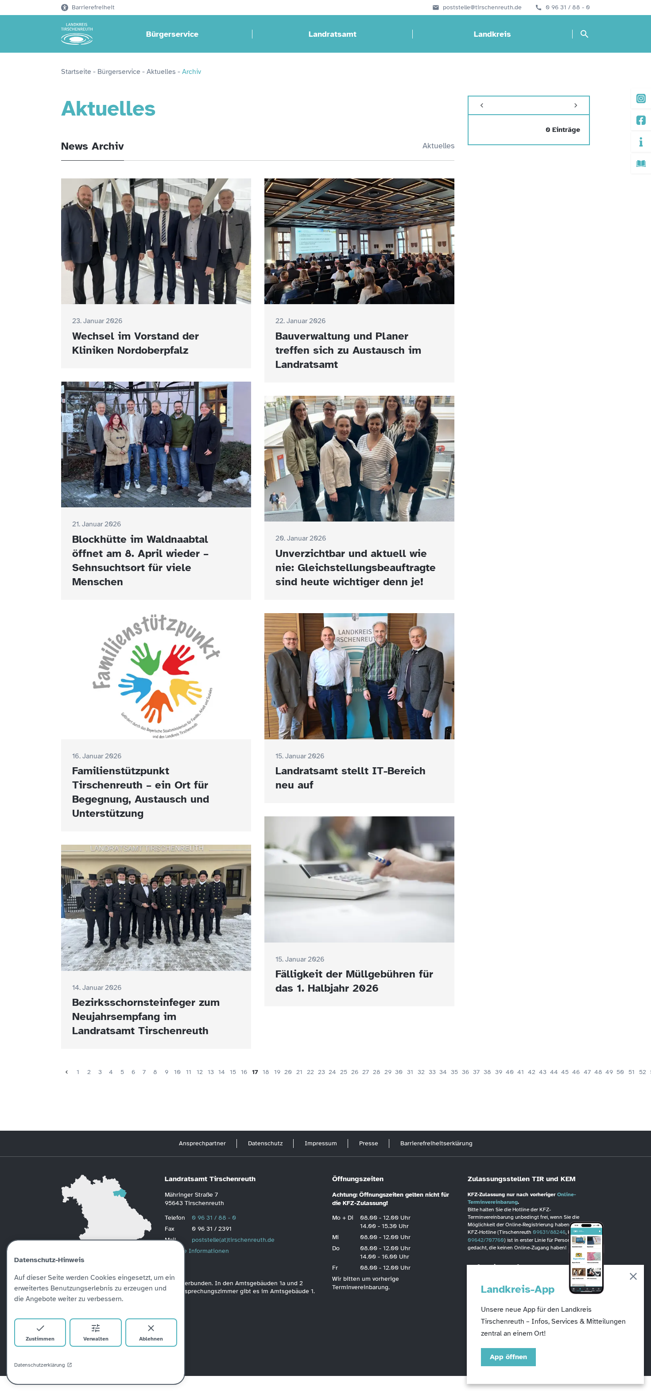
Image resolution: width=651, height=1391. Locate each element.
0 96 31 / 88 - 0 (568, 7)
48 (598, 1072)
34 (443, 1072)
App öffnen (508, 1356)
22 (310, 1072)
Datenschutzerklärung (39, 1365)
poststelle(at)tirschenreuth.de (233, 1240)
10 (177, 1072)
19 (277, 1072)
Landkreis (492, 34)
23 (321, 1072)
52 (642, 1072)
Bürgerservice (172, 34)
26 (354, 1072)
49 (609, 1072)
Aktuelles (438, 146)
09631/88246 (549, 1232)
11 (188, 1072)
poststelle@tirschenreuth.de (482, 7)
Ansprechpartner (202, 1143)
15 (233, 1072)
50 (620, 1072)
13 (211, 1072)
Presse (368, 1143)
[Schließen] (633, 1278)
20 (288, 1072)
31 (410, 1072)
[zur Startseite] (77, 34)
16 (244, 1072)
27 (365, 1072)
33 (432, 1072)
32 (421, 1072)
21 (299, 1072)
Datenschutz (265, 1143)
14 (221, 1072)
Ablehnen (151, 1339)
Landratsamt (332, 34)
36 (465, 1072)
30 (399, 1072)
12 (200, 1072)
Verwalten (95, 1339)
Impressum (321, 1143)
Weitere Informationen (197, 1251)
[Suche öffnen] (585, 34)
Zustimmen (40, 1339)
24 (332, 1072)
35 (454, 1072)
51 (631, 1072)
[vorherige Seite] (66, 1072)
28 (376, 1072)
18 (266, 1072)
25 (343, 1072)
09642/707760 (486, 1240)
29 (387, 1072)
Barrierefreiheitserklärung (436, 1143)
